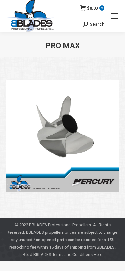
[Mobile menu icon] (115, 16)
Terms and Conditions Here (77, 254)
